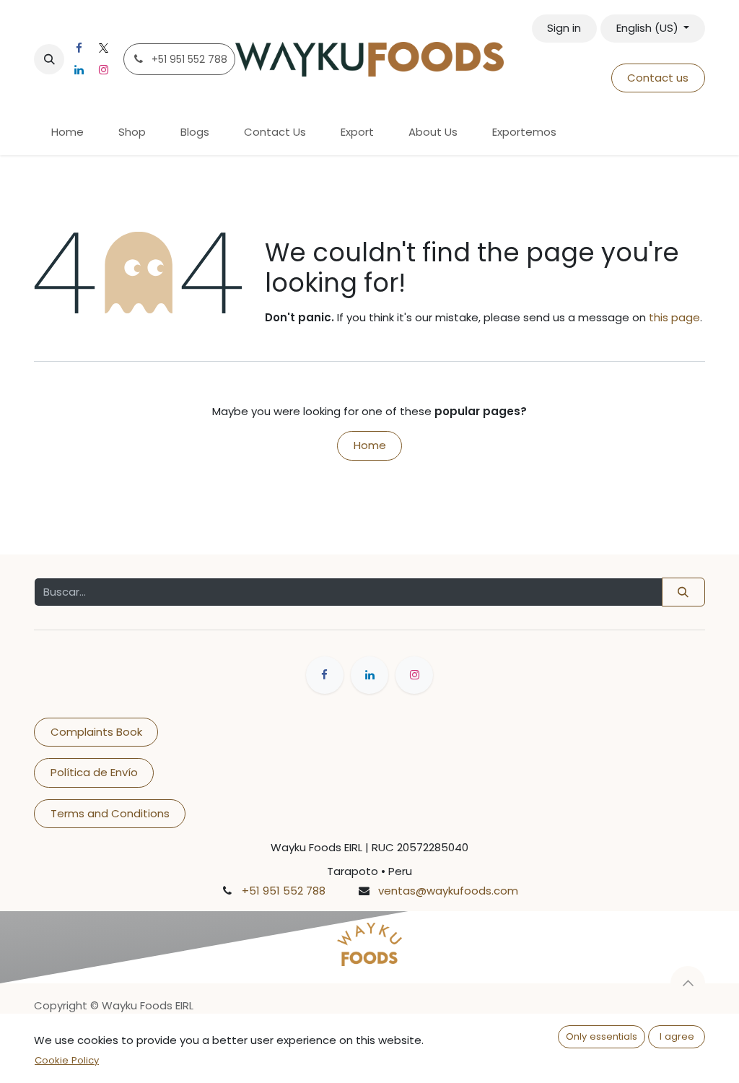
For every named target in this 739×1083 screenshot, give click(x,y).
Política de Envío (94, 772)
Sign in (564, 27)
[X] (103, 48)
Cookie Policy (67, 1060)
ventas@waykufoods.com (448, 890)
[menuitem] (67, 132)
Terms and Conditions (110, 813)
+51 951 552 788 (283, 890)
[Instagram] (103, 70)
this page (674, 317)
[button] (49, 59)
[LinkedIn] (78, 70)
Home (370, 445)
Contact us (657, 77)
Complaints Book (96, 731)
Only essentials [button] (601, 1036)
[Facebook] (78, 48)
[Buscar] (683, 592)
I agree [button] (677, 1036)
